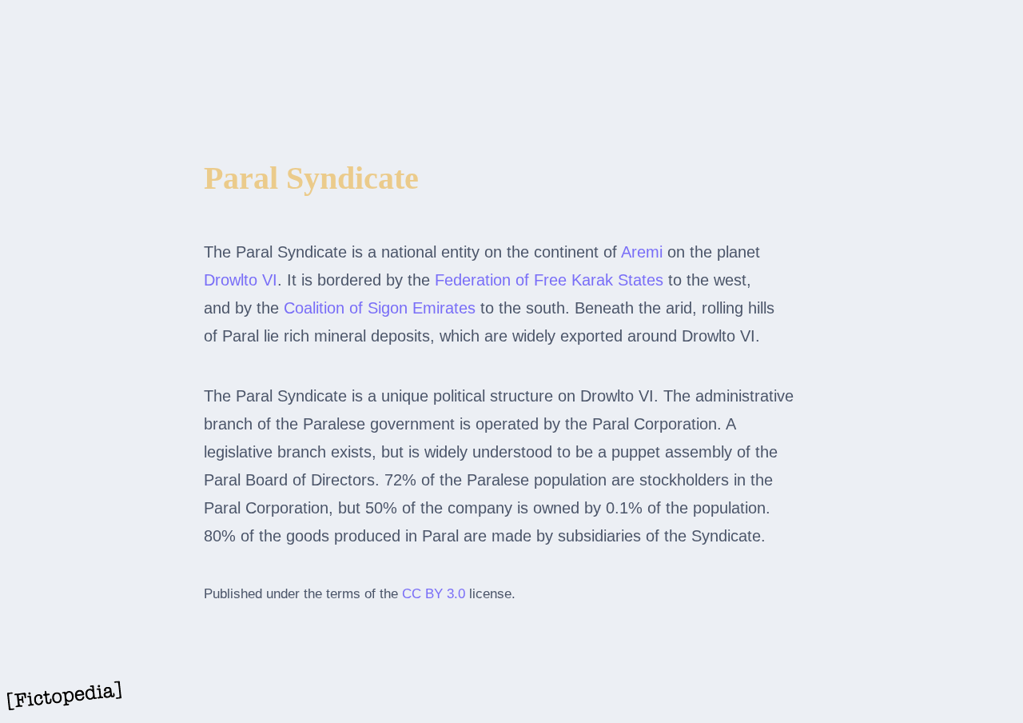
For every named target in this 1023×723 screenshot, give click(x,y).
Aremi (642, 252)
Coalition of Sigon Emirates (380, 308)
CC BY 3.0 (433, 593)
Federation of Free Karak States (549, 280)
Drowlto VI (240, 280)
